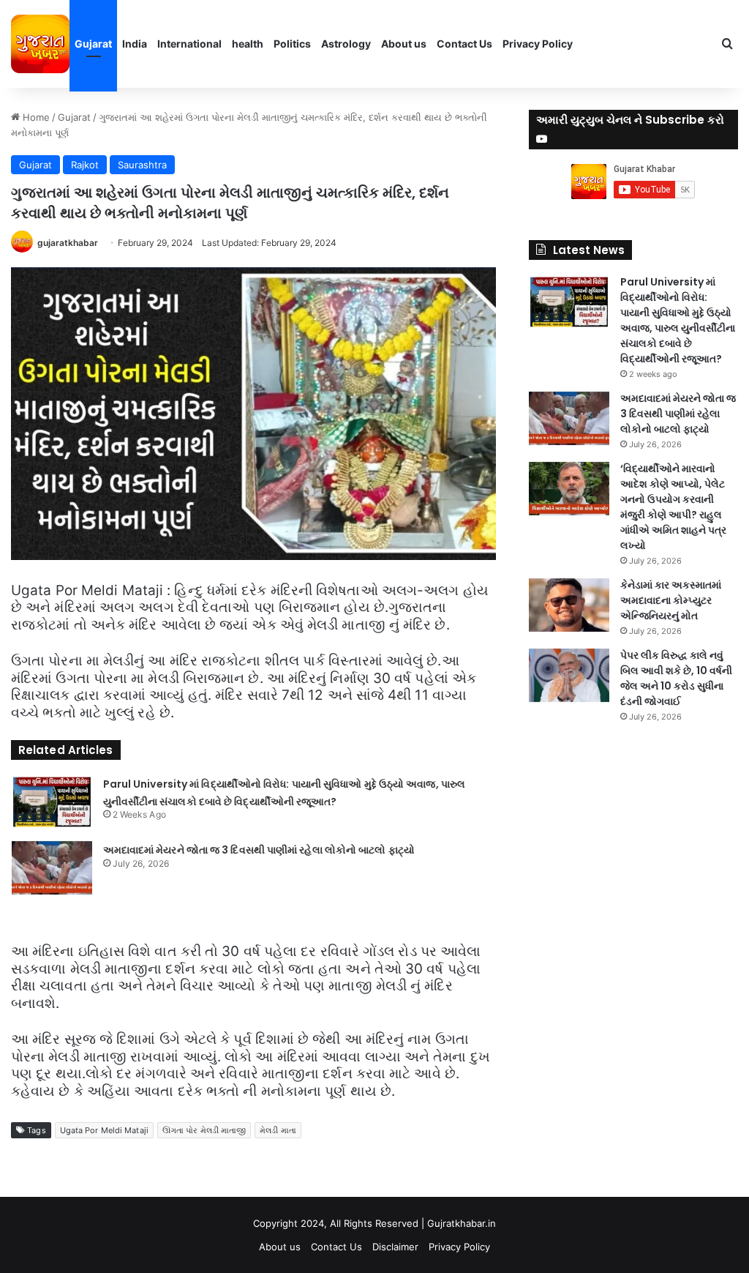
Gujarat (93, 43)
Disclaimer (395, 1247)
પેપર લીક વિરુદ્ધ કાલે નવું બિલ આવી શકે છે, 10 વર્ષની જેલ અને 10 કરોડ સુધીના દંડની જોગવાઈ (676, 678)
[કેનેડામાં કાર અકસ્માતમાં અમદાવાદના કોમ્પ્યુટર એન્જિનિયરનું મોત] (569, 605)
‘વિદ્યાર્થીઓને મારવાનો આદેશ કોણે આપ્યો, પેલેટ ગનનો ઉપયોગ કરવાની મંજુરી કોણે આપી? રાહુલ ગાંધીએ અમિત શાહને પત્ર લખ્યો (673, 507)
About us (403, 43)
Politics (292, 43)
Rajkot (85, 165)
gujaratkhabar (67, 242)
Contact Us (464, 43)
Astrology (346, 43)
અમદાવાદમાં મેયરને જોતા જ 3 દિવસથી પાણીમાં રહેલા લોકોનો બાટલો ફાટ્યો (259, 850)
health (247, 43)
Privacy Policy (538, 43)
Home (35, 117)
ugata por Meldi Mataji (104, 1130)
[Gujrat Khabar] (40, 44)
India (134, 43)
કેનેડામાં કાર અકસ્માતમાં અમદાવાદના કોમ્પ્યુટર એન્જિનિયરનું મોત (670, 600)
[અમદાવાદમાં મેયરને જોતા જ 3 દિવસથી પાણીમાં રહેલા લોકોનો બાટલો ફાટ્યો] (52, 867)
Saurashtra (142, 165)
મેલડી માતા (278, 1130)
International (189, 43)
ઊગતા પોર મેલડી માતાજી (204, 1130)
